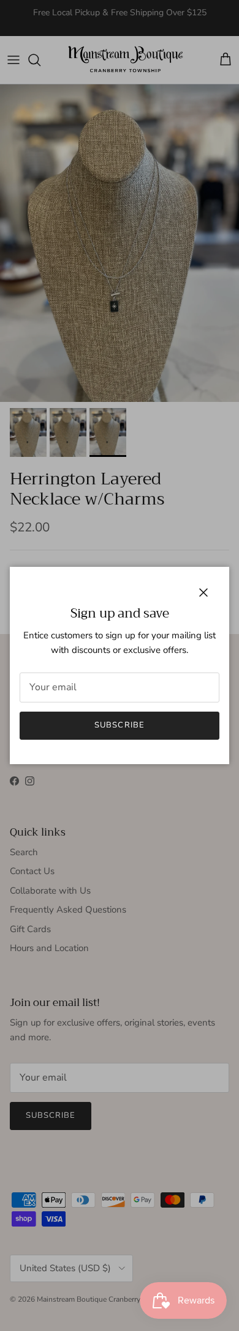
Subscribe (119, 725)
